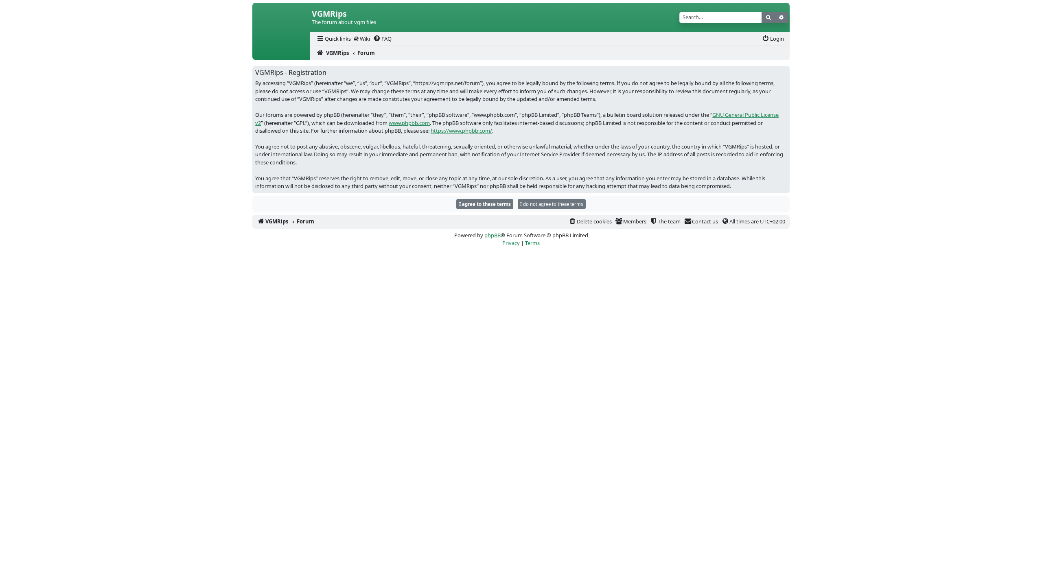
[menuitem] (333, 39)
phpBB (492, 235)
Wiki (364, 38)
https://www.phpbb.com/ (461, 130)
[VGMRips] (281, 52)
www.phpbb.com (409, 123)
